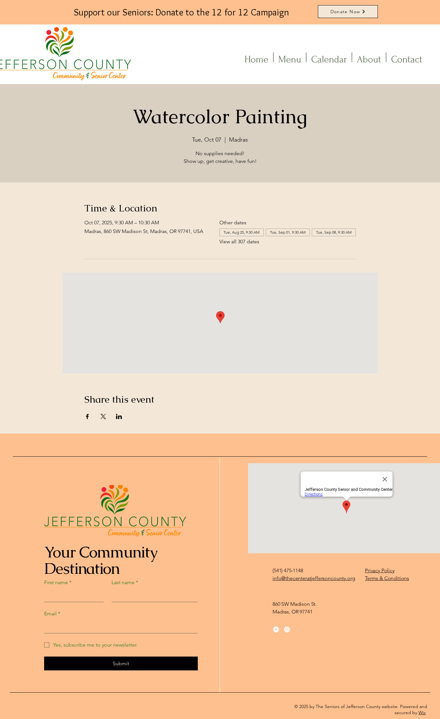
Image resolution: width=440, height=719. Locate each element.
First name (58, 582)
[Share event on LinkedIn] (119, 416)
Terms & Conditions (387, 578)
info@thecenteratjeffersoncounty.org (314, 578)
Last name (124, 582)
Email (52, 614)
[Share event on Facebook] (87, 416)
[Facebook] (276, 629)
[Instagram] (287, 629)
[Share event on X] (103, 416)
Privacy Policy (380, 570)
